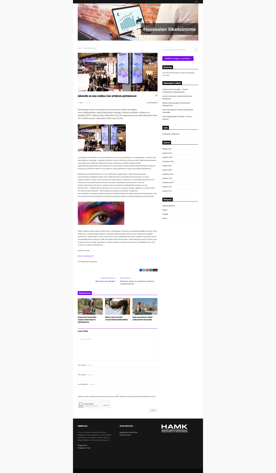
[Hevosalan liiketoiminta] (138, 22)
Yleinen (164, 218)
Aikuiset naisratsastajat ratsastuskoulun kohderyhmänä (116, 318)
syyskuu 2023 (167, 153)
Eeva (81, 103)
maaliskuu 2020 (167, 174)
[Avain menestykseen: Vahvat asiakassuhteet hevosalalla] (145, 306)
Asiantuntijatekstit (152, 103)
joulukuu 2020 (167, 157)
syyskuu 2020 (167, 170)
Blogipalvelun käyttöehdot (128, 432)
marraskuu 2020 (168, 161)
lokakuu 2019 (167, 187)
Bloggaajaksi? (82, 445)
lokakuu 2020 (167, 166)
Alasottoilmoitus (125, 435)
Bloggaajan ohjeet (84, 448)
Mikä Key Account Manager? (105, 281)
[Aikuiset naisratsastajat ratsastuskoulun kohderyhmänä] (117, 306)
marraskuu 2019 (168, 182)
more (155, 270)
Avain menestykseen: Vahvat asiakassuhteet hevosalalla (142, 318)
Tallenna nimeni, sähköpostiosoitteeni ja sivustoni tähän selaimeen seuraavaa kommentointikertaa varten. (117, 396)
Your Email (85, 374)
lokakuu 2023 (167, 149)
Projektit (165, 214)
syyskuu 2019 (167, 191)
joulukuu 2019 (167, 178)
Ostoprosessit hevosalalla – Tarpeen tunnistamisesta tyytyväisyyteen (87, 319)
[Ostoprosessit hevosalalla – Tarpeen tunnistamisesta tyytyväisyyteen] (90, 306)
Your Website (86, 384)
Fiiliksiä (164, 210)
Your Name (85, 365)
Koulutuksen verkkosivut (170, 134)
